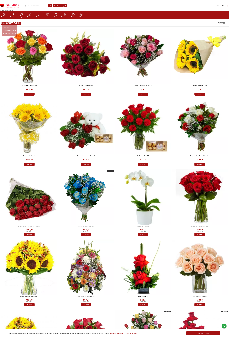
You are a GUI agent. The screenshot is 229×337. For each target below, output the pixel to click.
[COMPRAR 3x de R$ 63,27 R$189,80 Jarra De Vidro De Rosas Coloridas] (29, 56)
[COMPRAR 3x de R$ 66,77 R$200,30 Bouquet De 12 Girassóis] (29, 126)
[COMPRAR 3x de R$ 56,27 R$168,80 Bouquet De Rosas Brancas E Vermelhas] (200, 126)
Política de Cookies (131, 333)
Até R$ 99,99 (6, 27)
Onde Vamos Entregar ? (60, 6)
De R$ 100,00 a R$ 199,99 (9, 30)
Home (1, 10)
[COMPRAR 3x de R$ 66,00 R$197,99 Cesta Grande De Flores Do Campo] (86, 267)
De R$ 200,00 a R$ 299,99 (9, 34)
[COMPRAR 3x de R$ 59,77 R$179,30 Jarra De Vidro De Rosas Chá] (200, 267)
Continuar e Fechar (203, 333)
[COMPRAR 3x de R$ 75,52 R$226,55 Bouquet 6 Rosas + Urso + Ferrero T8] (86, 126)
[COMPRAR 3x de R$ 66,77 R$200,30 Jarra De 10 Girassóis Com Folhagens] (29, 267)
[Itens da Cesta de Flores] (227, 6)
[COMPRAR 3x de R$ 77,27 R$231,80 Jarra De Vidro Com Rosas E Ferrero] (143, 126)
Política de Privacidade (116, 333)
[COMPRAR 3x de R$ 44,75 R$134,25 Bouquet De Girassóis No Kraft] (200, 56)
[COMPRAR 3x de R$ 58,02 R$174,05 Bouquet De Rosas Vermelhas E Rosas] (143, 56)
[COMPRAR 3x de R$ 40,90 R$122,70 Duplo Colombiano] (143, 267)
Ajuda (217, 6)
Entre (222, 6)
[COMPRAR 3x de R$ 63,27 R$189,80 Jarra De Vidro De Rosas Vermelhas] (200, 197)
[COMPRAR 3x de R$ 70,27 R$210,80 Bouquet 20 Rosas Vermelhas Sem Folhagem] (29, 197)
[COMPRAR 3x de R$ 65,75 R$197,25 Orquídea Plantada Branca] (143, 197)
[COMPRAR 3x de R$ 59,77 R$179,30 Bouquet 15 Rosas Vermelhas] (86, 56)
